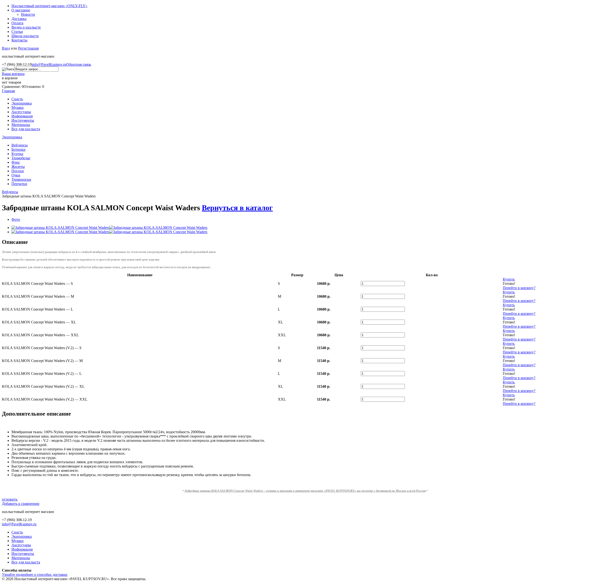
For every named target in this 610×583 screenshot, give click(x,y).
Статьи (17, 32)
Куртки (17, 154)
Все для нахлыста (25, 129)
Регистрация (28, 48)
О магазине (20, 10)
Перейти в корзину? (519, 288)
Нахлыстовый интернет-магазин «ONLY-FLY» (49, 6)
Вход (6, 48)
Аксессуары (21, 112)
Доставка (18, 19)
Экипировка (21, 103)
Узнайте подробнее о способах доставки (34, 575)
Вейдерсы (19, 145)
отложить (9, 499)
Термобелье (20, 158)
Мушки (17, 108)
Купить (509, 279)
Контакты (19, 40)
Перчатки (19, 184)
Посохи (17, 171)
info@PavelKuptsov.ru (49, 64)
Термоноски (21, 179)
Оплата (17, 23)
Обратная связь (78, 64)
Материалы (20, 125)
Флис (15, 162)
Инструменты (22, 120)
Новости (28, 14)
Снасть (17, 99)
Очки (15, 175)
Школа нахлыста (25, 36)
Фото (15, 219)
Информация (22, 116)
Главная (8, 91)
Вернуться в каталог (237, 207)
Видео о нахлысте (26, 27)
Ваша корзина (13, 74)
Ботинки (18, 149)
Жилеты (18, 167)
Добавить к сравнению (20, 504)
